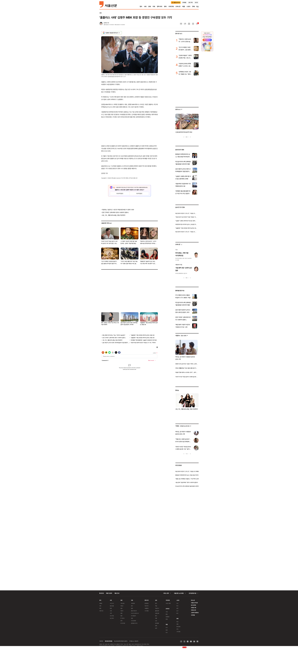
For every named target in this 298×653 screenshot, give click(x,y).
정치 (141, 6)
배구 (177, 613)
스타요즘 (178, 631)
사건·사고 (112, 603)
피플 (183, 6)
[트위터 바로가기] (184, 641)
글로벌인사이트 (134, 623)
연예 (193, 6)
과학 (111, 613)
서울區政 (147, 608)
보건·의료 (112, 615)
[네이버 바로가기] (194, 641)
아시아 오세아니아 (135, 613)
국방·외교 (101, 611)
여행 (156, 618)
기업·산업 (122, 603)
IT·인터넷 (122, 618)
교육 (111, 611)
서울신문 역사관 (194, 602)
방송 (177, 621)
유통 (121, 613)
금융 (121, 608)
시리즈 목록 (168, 603)
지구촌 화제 (133, 620)
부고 (167, 632)
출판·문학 (157, 611)
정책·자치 (159, 6)
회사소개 (193, 600)
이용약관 (101, 641)
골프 (177, 608)
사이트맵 (193, 615)
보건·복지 (112, 618)
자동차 (121, 611)
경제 (149, 6)
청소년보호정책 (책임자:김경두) (120, 641)
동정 (167, 630)
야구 (177, 603)
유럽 (132, 618)
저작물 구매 (193, 607)
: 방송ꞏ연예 (180, 335)
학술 (156, 606)
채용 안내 (117, 593)
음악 (156, 603)
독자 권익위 (193, 605)
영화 (156, 625)
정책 (121, 620)
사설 (167, 611)
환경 (111, 608)
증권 (121, 615)
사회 (145, 6)
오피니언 (178, 6)
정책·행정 (146, 603)
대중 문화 (157, 613)
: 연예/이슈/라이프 (182, 426)
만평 (167, 619)
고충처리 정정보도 (195, 612)
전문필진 (167, 616)
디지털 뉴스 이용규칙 (133, 641)
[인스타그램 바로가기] (187, 641)
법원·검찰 (112, 606)
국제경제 (133, 603)
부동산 (121, 606)
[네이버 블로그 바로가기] (197, 641)
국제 (154, 6)
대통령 (100, 603)
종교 (156, 615)
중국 (132, 606)
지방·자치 (146, 606)
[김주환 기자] (101, 24)
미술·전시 (157, 608)
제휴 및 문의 (109, 593)
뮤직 (177, 629)
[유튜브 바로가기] (191, 641)
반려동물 (157, 623)
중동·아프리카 (134, 611)
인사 (167, 627)
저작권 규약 (193, 610)
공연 (156, 628)
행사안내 (101, 593)
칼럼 (167, 614)
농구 (177, 611)
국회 (100, 606)
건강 (156, 620)
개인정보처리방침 (108, 641)
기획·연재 (171, 6)
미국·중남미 (133, 615)
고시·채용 (146, 611)
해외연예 (178, 626)
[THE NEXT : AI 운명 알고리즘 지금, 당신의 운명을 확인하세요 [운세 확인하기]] (207, 41)
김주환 (105, 23)
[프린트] (189, 23)
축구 (177, 606)
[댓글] (197, 23)
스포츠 (188, 6)
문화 (165, 6)
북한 (100, 608)
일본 (132, 608)
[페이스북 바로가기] (181, 641)
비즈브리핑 (122, 623)
